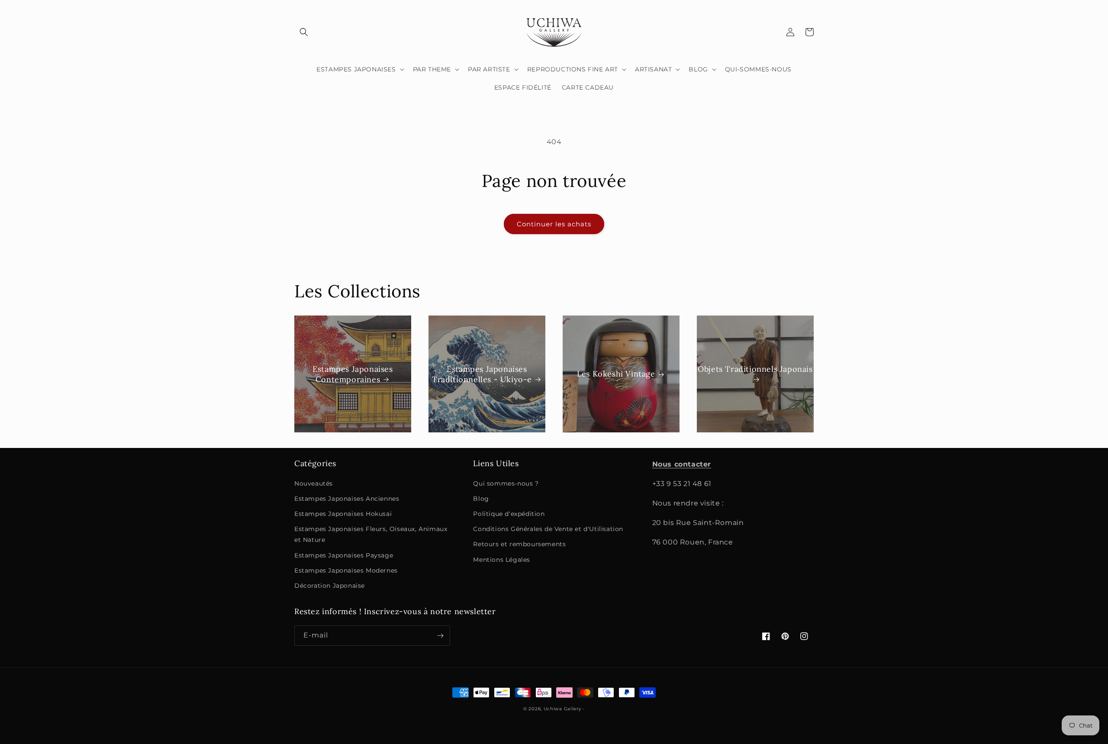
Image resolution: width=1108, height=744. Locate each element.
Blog (481, 498)
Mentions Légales (501, 560)
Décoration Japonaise (329, 585)
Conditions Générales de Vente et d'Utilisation (548, 529)
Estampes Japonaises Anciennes (346, 498)
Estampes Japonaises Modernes (346, 570)
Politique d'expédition (508, 514)
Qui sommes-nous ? (505, 483)
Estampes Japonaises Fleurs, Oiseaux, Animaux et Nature (370, 534)
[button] (303, 32)
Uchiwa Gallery (562, 709)
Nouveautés (313, 483)
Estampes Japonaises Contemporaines (352, 374)
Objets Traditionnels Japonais (755, 369)
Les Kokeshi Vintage (616, 374)
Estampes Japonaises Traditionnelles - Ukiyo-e (482, 374)
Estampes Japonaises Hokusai (343, 514)
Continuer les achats (554, 224)
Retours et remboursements (519, 544)
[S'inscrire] (440, 635)
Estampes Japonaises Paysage (343, 555)
